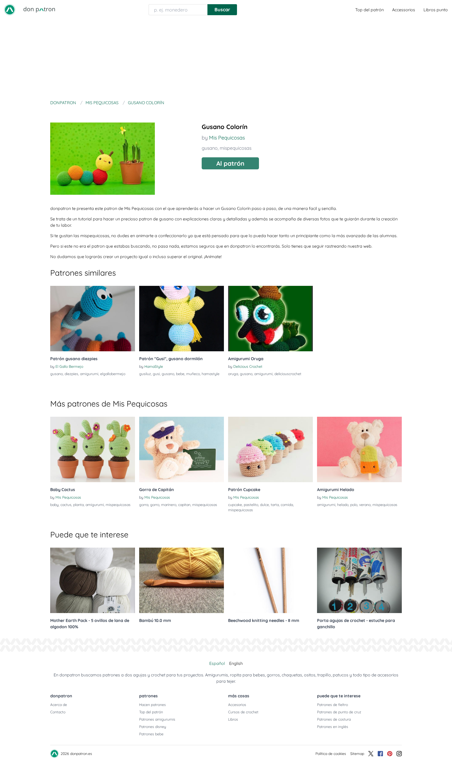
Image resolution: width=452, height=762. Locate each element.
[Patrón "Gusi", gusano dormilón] (181, 318)
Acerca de (58, 704)
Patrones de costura (334, 719)
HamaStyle (153, 366)
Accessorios (403, 9)
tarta (275, 504)
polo (353, 504)
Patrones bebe (151, 734)
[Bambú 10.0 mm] (181, 580)
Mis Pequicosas (227, 137)
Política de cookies (330, 753)
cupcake (235, 504)
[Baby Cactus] (92, 449)
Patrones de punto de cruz (339, 712)
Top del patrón (369, 9)
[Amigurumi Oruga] (270, 318)
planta (78, 504)
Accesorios (237, 704)
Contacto (57, 712)
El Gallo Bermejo (69, 366)
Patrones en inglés (332, 726)
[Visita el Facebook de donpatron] (380, 753)
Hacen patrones (152, 704)
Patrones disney (152, 726)
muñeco (193, 373)
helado (342, 504)
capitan (184, 504)
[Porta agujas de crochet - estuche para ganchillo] (359, 580)
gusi (156, 373)
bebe (180, 373)
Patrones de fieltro (332, 704)
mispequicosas (235, 148)
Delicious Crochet (247, 366)
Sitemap (357, 753)
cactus (65, 504)
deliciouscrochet (287, 373)
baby (54, 504)
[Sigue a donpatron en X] (371, 753)
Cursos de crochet (243, 712)
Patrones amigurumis (157, 719)
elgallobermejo (112, 373)
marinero (168, 504)
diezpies (71, 373)
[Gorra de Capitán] (181, 449)
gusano (210, 148)
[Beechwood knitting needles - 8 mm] (270, 580)
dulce (264, 504)
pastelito (251, 504)
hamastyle (210, 373)
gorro (154, 504)
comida (287, 504)
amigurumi (89, 373)
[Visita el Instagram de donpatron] (399, 753)
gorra (143, 504)
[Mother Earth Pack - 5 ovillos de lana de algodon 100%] (92, 580)
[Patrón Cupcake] (270, 449)
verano (365, 504)
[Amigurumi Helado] (359, 449)
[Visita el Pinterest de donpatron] (389, 753)
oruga (233, 373)
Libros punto (435, 9)
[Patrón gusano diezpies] (92, 318)
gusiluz (145, 373)
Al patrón (230, 163)
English (236, 663)
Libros (233, 719)
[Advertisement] (226, 58)
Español (217, 663)
